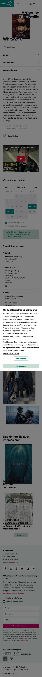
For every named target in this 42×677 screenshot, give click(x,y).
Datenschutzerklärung (11, 353)
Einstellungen (21, 358)
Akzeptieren (21, 366)
